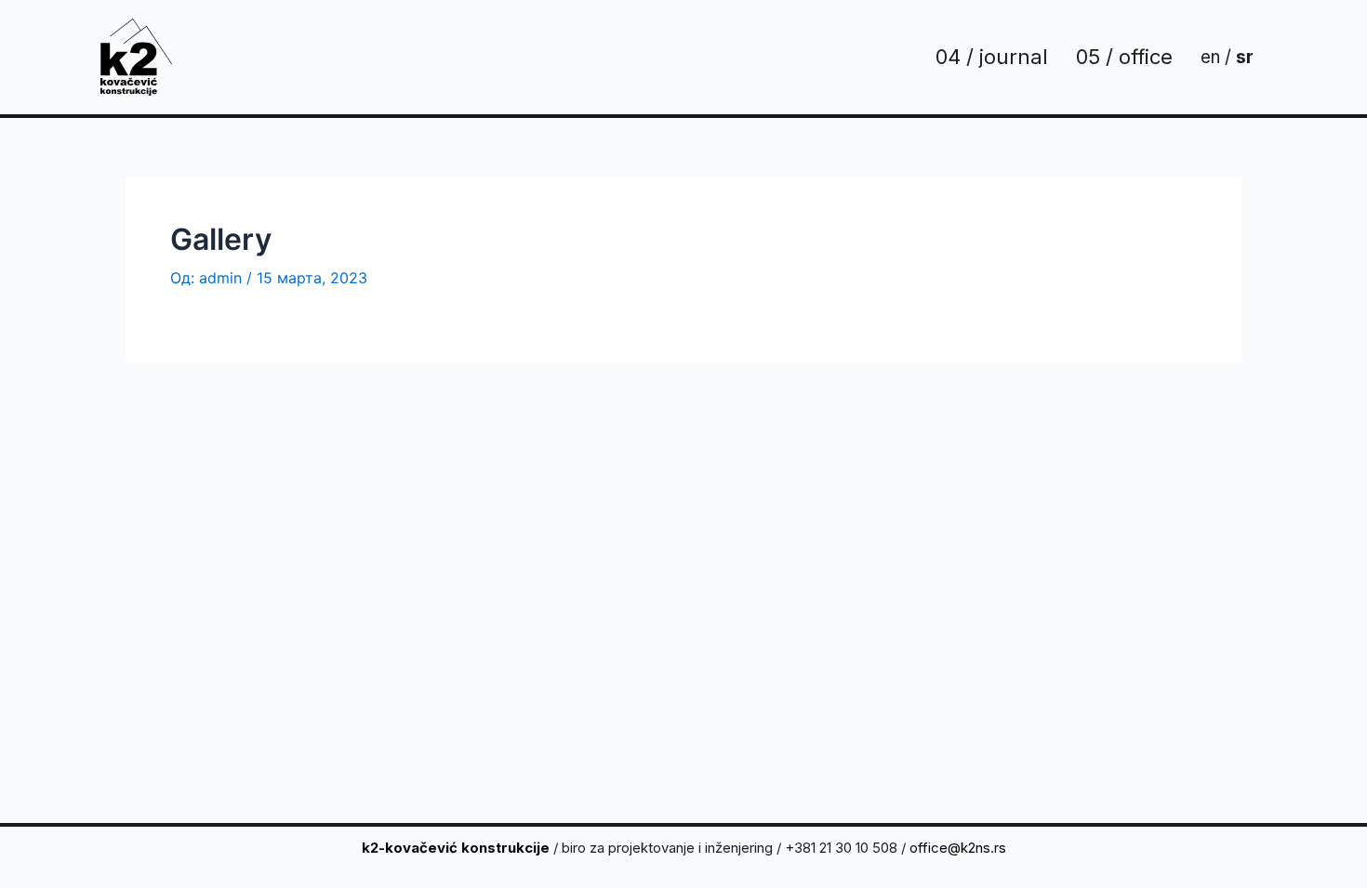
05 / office (1124, 57)
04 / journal (992, 57)
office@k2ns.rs (957, 847)
